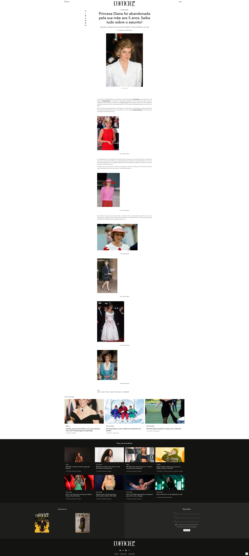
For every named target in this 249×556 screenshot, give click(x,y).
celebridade (125, 392)
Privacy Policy (194, 526)
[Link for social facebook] (123, 550)
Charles (122, 102)
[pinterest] (85, 16)
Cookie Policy (131, 553)
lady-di (99, 392)
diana (103, 392)
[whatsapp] (85, 23)
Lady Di (126, 102)
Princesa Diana (106, 101)
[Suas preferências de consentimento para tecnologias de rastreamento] (246, 554)
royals (107, 392)
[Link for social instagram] (126, 550)
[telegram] (85, 25)
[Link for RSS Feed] (128, 550)
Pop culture (124, 9)
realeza (112, 392)
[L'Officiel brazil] (124, 4)
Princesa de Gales (137, 110)
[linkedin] (85, 18)
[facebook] (85, 13)
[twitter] (85, 21)
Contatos (116, 553)
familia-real (118, 392)
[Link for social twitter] (120, 550)
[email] (85, 11)
